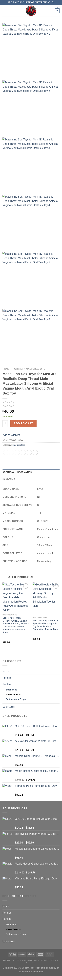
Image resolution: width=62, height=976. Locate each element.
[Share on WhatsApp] (5, 452)
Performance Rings (16, 699)
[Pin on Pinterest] (29, 452)
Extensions (11, 689)
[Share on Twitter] (17, 452)
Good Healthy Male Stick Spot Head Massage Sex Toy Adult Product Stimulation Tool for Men (46, 625)
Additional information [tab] (17, 472)
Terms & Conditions (27, 960)
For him (18, 369)
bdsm (5, 671)
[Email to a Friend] (23, 452)
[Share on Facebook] (11, 452)
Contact (31, 963)
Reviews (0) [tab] (9, 479)
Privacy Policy (49, 960)
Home (5, 369)
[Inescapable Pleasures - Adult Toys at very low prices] (31, 11)
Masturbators (35, 369)
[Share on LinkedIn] (35, 452)
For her (6, 677)
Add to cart (23, 423)
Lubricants (8, 706)
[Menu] (4, 11)
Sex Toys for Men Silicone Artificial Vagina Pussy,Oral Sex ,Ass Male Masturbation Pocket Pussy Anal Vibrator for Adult (15, 625)
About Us (8, 960)
